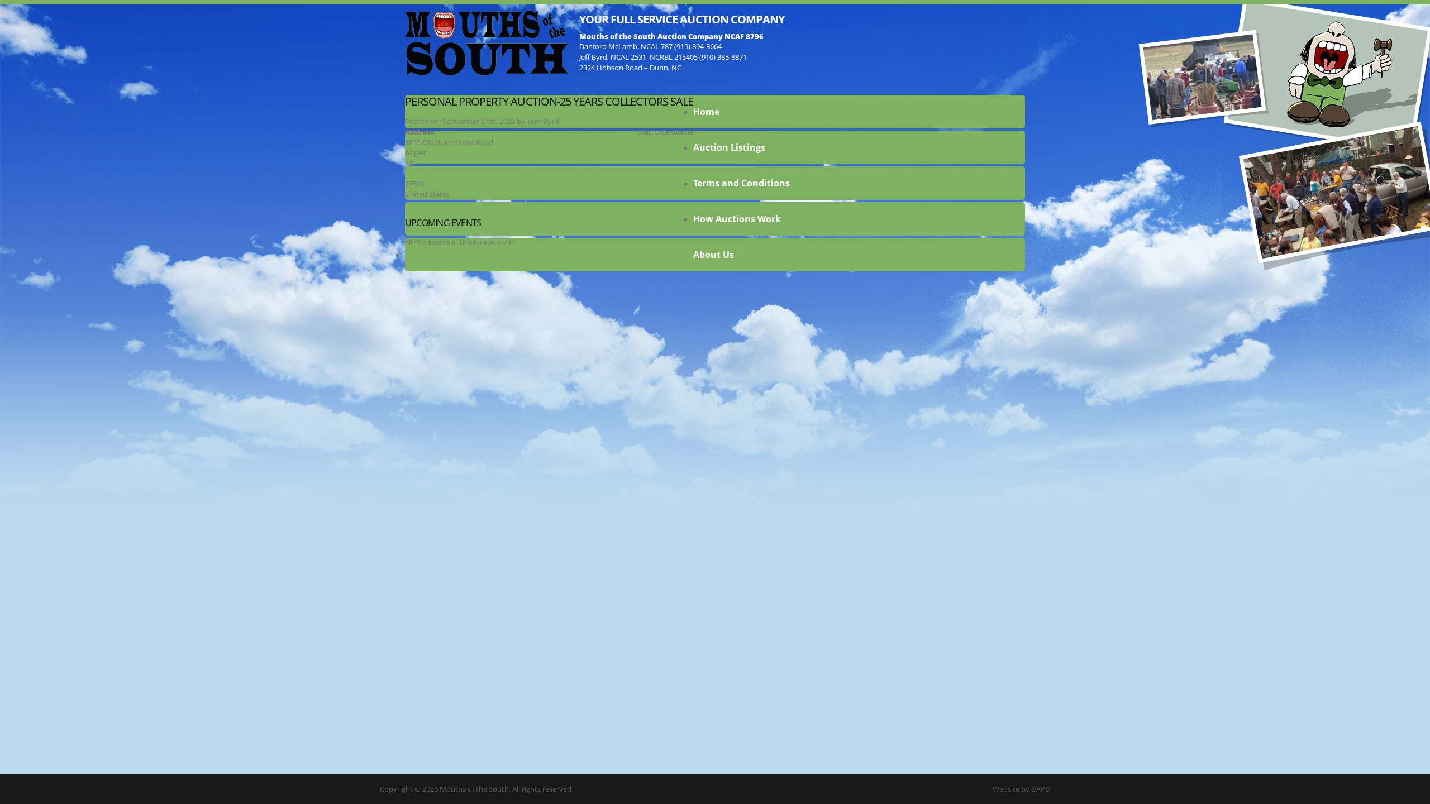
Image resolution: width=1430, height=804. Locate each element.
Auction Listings (729, 147)
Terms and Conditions (741, 183)
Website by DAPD (1021, 789)
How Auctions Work (737, 219)
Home (706, 112)
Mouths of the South (486, 41)
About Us (713, 254)
